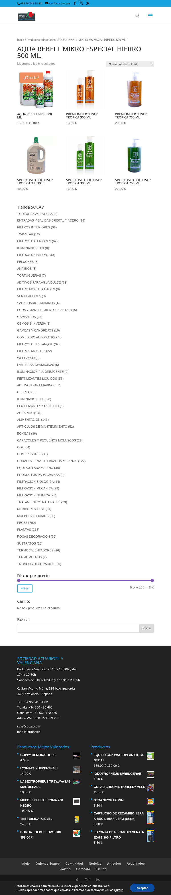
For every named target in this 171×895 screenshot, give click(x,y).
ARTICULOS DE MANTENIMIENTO (42, 426)
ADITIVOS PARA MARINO (35, 385)
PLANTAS (24, 529)
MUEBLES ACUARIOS (33, 516)
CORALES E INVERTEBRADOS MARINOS (47, 461)
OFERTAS (24, 392)
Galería (65, 869)
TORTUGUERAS (29, 275)
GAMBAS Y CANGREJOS (35, 330)
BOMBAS (23, 433)
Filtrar (25, 588)
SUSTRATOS (26, 543)
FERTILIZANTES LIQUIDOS (37, 378)
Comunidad (74, 863)
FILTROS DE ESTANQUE (35, 344)
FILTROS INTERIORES (33, 227)
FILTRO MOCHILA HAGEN (36, 289)
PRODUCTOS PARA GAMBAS (38, 475)
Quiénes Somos (48, 863)
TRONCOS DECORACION (36, 564)
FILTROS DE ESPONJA (33, 255)
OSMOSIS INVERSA (31, 323)
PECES (22, 522)
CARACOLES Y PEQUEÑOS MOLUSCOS (46, 440)
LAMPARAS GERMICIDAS (35, 365)
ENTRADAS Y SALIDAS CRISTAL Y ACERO (48, 220)
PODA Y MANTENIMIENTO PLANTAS (43, 310)
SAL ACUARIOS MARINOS (36, 303)
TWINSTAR (25, 234)
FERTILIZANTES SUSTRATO (38, 406)
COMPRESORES (29, 454)
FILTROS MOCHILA (31, 351)
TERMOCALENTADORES (35, 550)
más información (29, 731)
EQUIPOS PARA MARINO (35, 468)
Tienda (101, 869)
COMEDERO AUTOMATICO (37, 337)
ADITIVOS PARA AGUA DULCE (39, 282)
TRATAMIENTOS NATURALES (38, 502)
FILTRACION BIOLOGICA (35, 481)
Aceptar (142, 888)
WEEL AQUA (26, 358)
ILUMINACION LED (31, 399)
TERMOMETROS (29, 557)
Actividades (136, 863)
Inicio (20, 39)
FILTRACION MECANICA (35, 488)
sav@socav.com (28, 726)
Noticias (95, 863)
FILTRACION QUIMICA (33, 495)
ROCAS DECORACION (33, 536)
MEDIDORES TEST (31, 509)
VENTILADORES (29, 296)
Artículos (114, 863)
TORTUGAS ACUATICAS (35, 213)
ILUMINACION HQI (30, 248)
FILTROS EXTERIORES (34, 241)
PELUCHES (25, 261)
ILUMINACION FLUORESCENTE (40, 371)
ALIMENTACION (28, 419)
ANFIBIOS (24, 268)
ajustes (118, 890)
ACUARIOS (25, 413)
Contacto (83, 869)
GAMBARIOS (26, 317)
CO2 (20, 447)
